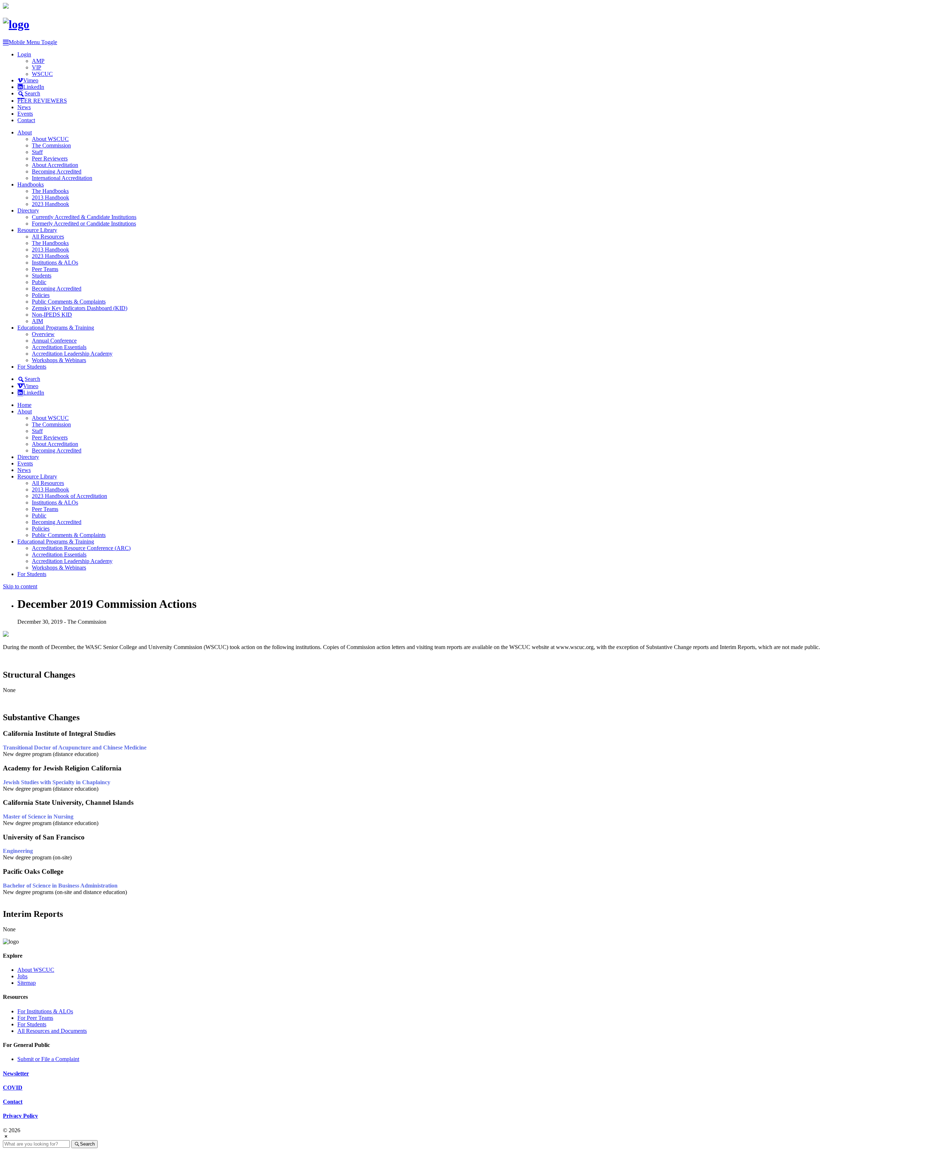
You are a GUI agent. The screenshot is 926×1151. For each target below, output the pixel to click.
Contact (26, 120)
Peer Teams (45, 269)
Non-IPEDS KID (52, 315)
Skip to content (20, 586)
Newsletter (16, 1073)
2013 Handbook (50, 197)
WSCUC (42, 74)
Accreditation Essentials (59, 347)
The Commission (51, 145)
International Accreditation (62, 178)
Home (24, 405)
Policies (41, 295)
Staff (37, 152)
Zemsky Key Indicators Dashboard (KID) (79, 308)
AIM (37, 321)
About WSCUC (50, 139)
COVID (12, 1088)
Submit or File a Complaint (48, 1059)
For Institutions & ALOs (45, 1011)
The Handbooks (50, 191)
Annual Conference (54, 341)
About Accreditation (55, 165)
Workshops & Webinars (59, 360)
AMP (38, 61)
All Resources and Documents (52, 1031)
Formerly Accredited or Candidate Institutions (84, 223)
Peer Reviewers (50, 158)
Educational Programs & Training (55, 328)
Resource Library (37, 230)
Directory (28, 210)
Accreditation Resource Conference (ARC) (81, 548)
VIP (36, 67)
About (24, 132)
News (24, 107)
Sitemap (26, 983)
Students (41, 275)
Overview (43, 334)
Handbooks (30, 184)
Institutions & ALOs (55, 262)
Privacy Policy (20, 1116)
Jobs (22, 976)
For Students (31, 367)
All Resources (48, 236)
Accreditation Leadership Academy (72, 354)
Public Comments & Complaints (69, 302)
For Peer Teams (35, 1018)
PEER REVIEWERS (42, 101)
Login (24, 54)
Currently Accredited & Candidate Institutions (84, 217)
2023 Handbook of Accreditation (69, 496)
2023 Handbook (50, 204)
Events (25, 114)
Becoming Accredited (56, 171)
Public (39, 282)
